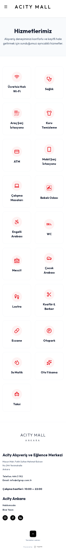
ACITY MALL (33, 7)
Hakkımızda (9, 505)
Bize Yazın (8, 509)
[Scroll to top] (33, 534)
